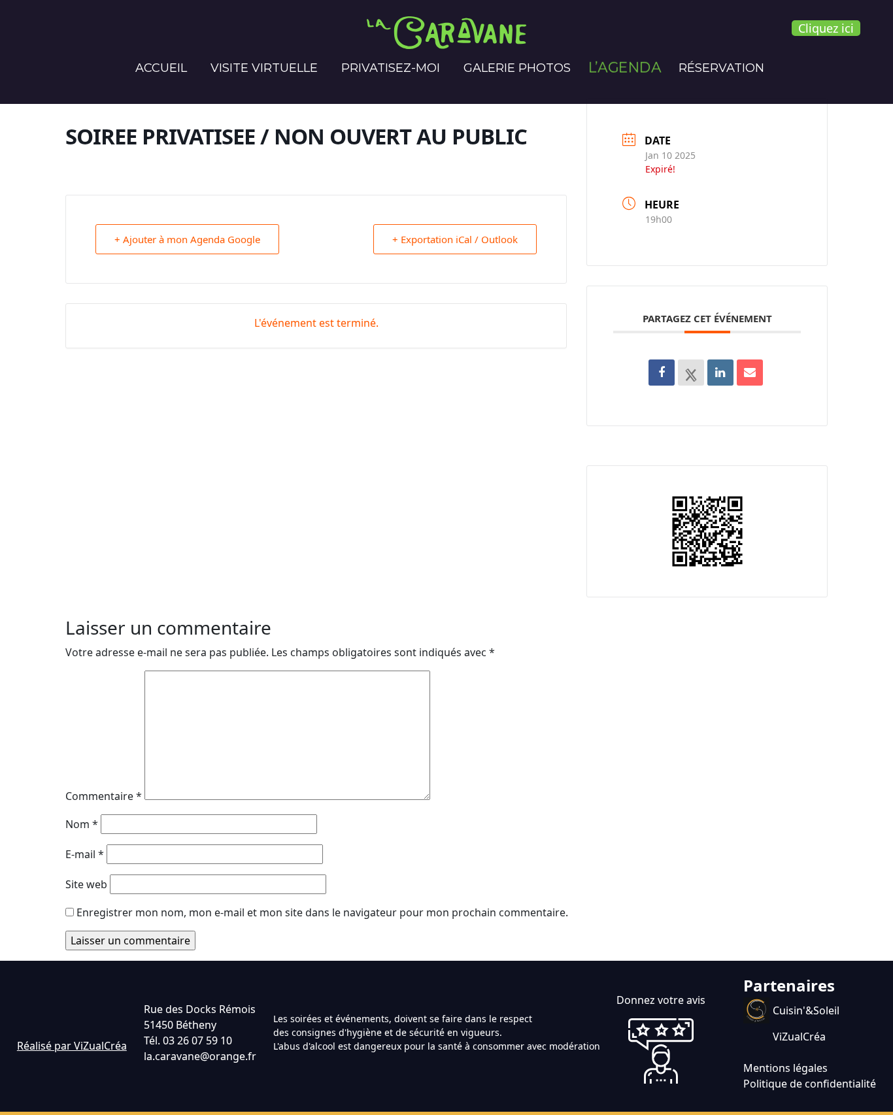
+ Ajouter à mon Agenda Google (187, 239)
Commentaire (103, 796)
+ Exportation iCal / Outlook (455, 239)
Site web (86, 884)
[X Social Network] (691, 372)
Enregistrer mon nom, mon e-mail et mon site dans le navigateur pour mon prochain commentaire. (322, 912)
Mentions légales (785, 1068)
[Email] (750, 372)
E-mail (84, 854)
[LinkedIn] (720, 372)
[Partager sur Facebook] (662, 372)
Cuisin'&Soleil (806, 1010)
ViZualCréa (799, 1036)
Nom (81, 824)
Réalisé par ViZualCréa (72, 1046)
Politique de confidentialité (809, 1083)
